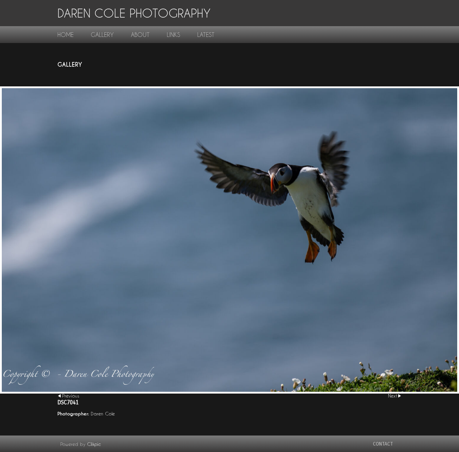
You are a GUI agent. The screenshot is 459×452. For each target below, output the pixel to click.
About (140, 34)
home (65, 34)
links (173, 34)
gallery (102, 34)
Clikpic (94, 444)
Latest (205, 34)
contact (383, 444)
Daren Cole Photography (133, 13)
